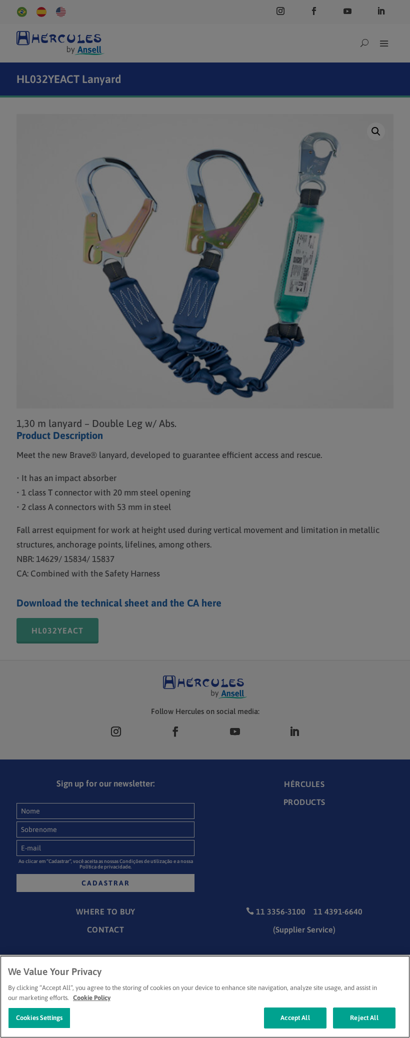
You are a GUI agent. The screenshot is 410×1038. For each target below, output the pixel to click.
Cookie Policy (91, 998)
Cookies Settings (39, 1018)
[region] (205, 997)
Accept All (295, 1018)
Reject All (364, 1018)
